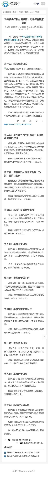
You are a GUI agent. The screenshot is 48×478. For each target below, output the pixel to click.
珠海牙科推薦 (34, 12)
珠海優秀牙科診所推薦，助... (22, 440)
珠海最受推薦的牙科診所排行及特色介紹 (23, 456)
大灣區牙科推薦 (23, 12)
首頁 (14, 12)
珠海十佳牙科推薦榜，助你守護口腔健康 (23, 452)
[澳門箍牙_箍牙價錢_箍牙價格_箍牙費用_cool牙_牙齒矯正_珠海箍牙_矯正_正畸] (11, 4)
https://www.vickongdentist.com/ (17, 124)
